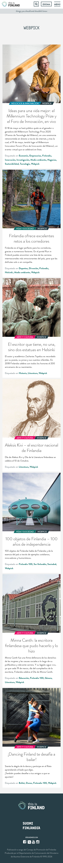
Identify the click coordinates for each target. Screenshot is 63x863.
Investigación (23, 160)
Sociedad (51, 564)
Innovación (10, 160)
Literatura (32, 373)
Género (48, 678)
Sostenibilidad (12, 164)
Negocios (51, 160)
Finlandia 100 (25, 564)
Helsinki (9, 272)
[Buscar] (36, 4)
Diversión (33, 268)
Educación (24, 678)
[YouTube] (34, 842)
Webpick (35, 164)
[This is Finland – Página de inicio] (11, 4)
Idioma (46, 4)
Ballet (22, 783)
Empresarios (35, 156)
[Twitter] (29, 842)
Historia (23, 373)
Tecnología (25, 164)
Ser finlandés (40, 564)
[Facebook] (25, 842)
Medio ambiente (38, 160)
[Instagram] (38, 842)
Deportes (23, 268)
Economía (23, 156)
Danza (29, 783)
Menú (57, 4)
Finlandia (46, 156)
